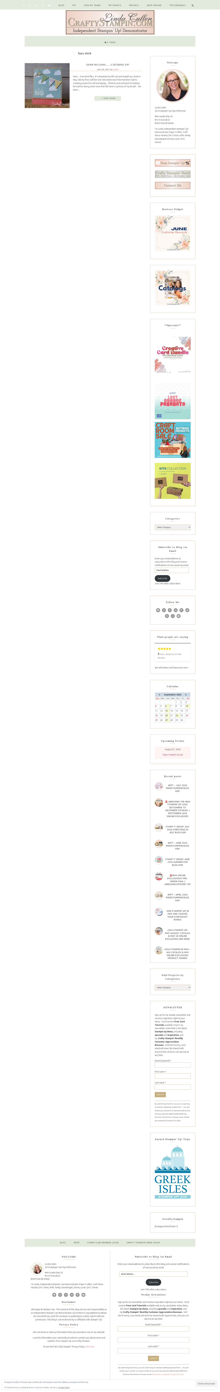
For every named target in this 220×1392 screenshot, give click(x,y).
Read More (110, 98)
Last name (160, 1082)
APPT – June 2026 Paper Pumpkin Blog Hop (177, 846)
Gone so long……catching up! (107, 64)
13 (167, 711)
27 (167, 720)
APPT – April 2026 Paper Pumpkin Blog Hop (177, 897)
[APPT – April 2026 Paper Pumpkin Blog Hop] (159, 896)
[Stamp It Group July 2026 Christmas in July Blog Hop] (159, 827)
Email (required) (163, 1061)
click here (89, 1346)
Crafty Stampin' (110, 22)
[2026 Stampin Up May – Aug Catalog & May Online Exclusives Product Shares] (159, 950)
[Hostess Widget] (173, 233)
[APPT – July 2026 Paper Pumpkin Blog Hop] (159, 786)
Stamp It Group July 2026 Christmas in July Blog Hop (178, 829)
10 (188, 706)
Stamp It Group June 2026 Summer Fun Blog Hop (177, 862)
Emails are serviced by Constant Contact (168, 1374)
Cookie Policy (64, 1387)
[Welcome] (173, 86)
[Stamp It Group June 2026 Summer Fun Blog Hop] (159, 860)
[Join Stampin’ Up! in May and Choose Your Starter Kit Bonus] (159, 912)
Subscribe (162, 578)
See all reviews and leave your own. (171, 667)
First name (160, 1071)
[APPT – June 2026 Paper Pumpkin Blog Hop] (159, 844)
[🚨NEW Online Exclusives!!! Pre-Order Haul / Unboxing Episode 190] (159, 876)
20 (167, 715)
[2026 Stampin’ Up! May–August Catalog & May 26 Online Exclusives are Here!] (159, 931)
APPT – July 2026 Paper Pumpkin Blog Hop (177, 788)
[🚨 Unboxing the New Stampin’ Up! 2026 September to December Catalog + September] (159, 802)
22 (178, 715)
